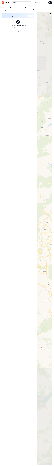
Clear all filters (18, 31)
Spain (6, 5)
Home (3, 5)
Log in (45, 2)
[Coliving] (6, 2)
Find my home (37, 2)
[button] (50, 13)
